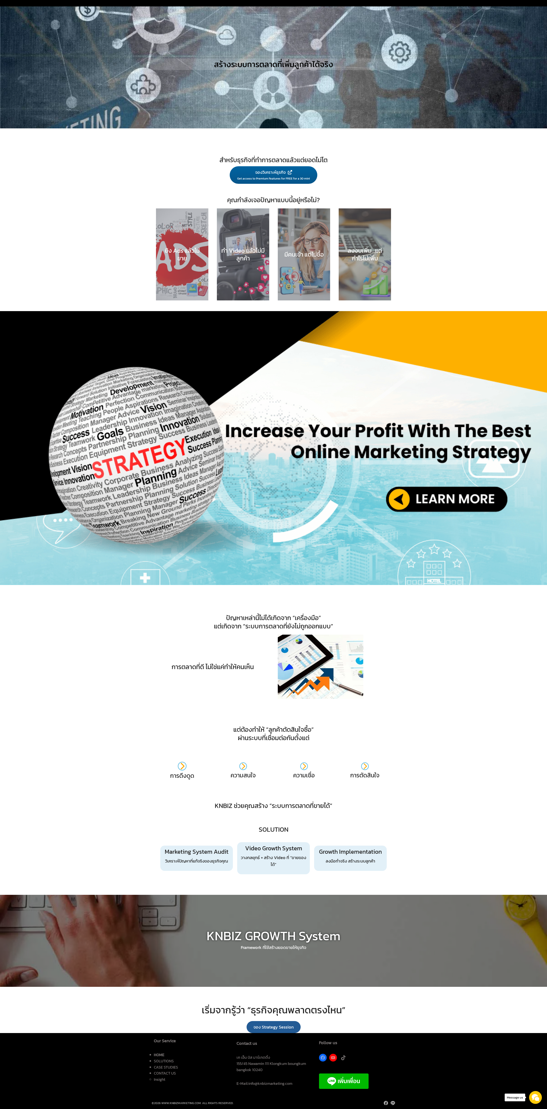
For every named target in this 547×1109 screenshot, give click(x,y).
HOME (159, 1055)
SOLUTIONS (164, 1061)
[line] (392, 1103)
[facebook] (385, 1103)
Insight (159, 1079)
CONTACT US (165, 1073)
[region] (273, 64)
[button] (274, 1027)
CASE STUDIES (166, 1067)
